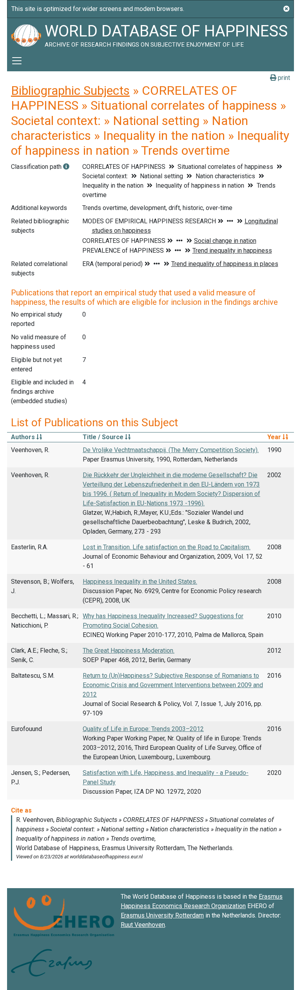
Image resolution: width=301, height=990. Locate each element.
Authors (23, 437)
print (283, 77)
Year (275, 437)
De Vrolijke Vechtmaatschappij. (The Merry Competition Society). (171, 450)
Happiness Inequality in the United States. (140, 581)
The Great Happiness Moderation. (128, 650)
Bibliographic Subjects (70, 90)
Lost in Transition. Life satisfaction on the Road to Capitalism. (166, 547)
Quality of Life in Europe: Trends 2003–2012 (143, 729)
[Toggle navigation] (17, 60)
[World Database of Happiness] (26, 34)
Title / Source (104, 437)
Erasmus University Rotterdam (162, 915)
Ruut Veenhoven (143, 924)
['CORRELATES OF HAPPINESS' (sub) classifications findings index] (66, 166)
